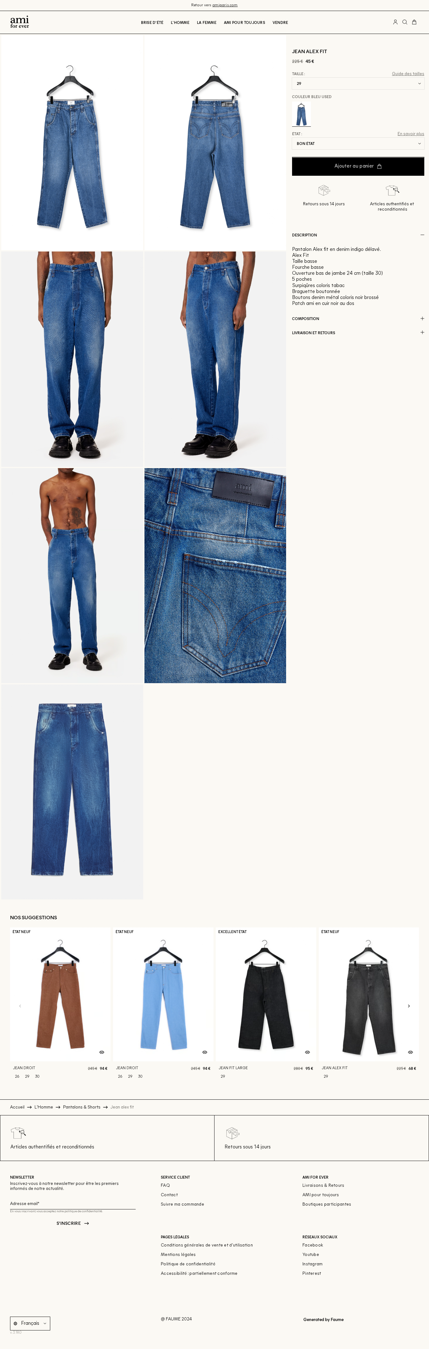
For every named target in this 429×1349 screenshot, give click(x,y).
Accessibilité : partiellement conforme (199, 1273)
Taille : (298, 74)
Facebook (312, 1245)
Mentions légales (178, 1254)
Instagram (312, 1264)
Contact (169, 1195)
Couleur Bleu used (312, 96)
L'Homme (180, 22)
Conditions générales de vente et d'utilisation (207, 1245)
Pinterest (311, 1273)
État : (297, 134)
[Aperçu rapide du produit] (101, 1052)
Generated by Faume (323, 1319)
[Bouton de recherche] (405, 22)
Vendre (280, 22)
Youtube (310, 1254)
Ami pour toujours (244, 22)
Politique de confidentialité (188, 1264)
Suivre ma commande (182, 1204)
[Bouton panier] (414, 22)
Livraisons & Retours (323, 1185)
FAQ (165, 1185)
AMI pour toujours (320, 1195)
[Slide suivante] (409, 1006)
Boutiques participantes (326, 1204)
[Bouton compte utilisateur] (395, 22)
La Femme (206, 22)
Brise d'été (152, 22)
